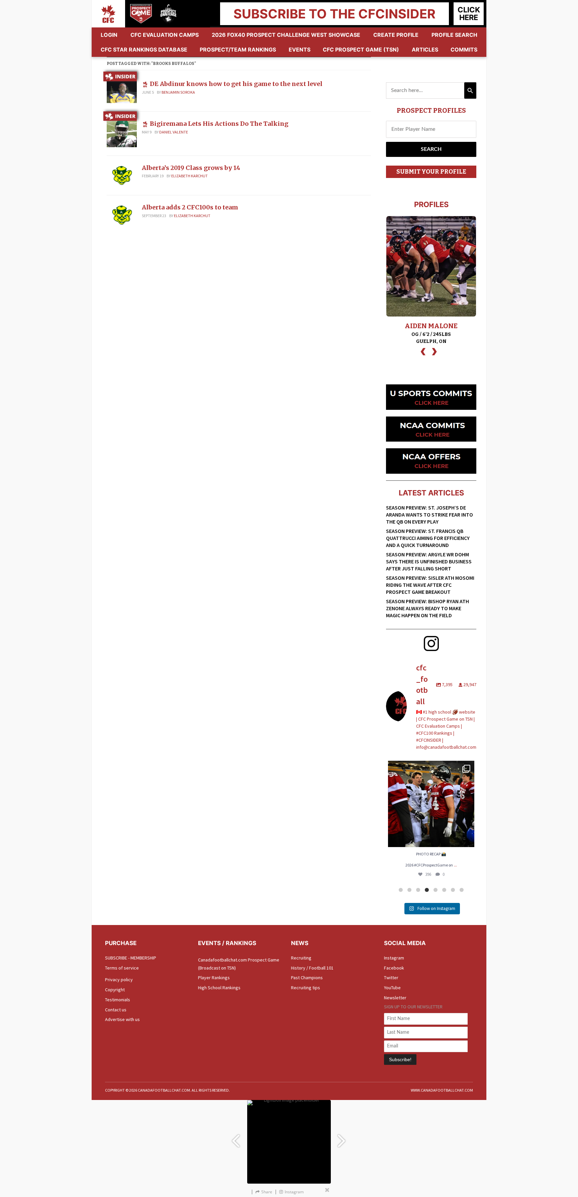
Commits (464, 49)
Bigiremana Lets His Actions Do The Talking (219, 123)
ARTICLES (425, 49)
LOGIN (109, 34)
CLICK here (469, 13)
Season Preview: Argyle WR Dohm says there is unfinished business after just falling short (429, 561)
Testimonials (117, 1000)
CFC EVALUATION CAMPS (164, 34)
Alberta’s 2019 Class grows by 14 (191, 168)
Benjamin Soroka (178, 92)
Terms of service (122, 968)
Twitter (391, 978)
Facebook (394, 968)
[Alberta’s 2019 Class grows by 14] (122, 175)
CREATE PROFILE (395, 34)
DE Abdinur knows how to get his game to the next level (236, 84)
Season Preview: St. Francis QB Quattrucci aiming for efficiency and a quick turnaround (428, 538)
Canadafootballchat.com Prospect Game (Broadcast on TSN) (238, 964)
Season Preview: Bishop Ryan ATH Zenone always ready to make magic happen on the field (427, 608)
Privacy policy (119, 980)
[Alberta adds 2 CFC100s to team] (122, 214)
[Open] (431, 804)
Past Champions (307, 978)
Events (299, 49)
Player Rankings (214, 978)
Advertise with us (122, 1019)
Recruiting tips (305, 988)
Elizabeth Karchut (189, 175)
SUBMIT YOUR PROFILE (431, 171)
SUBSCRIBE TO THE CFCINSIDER (334, 13)
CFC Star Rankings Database (144, 49)
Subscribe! (400, 1059)
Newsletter (395, 998)
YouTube (392, 988)
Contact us (115, 1010)
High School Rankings (219, 988)
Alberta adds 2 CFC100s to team (190, 207)
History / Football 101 (312, 968)
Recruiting (301, 958)
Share (266, 1192)
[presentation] (423, 350)
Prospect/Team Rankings (238, 49)
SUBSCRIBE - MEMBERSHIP (130, 958)
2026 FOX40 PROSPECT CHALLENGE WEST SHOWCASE (286, 34)
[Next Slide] (342, 1137)
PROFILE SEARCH (454, 34)
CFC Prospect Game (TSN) (361, 49)
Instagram (394, 958)
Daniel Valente (173, 131)
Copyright (115, 990)
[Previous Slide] (235, 1137)
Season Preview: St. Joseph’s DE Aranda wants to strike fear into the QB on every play (429, 514)
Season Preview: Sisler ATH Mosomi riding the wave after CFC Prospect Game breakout (430, 584)
